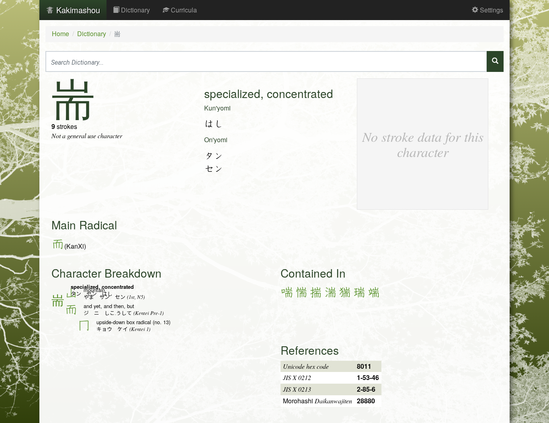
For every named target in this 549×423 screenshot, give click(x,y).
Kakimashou (77, 10)
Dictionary (134, 9)
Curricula (183, 9)
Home (60, 33)
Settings (490, 9)
